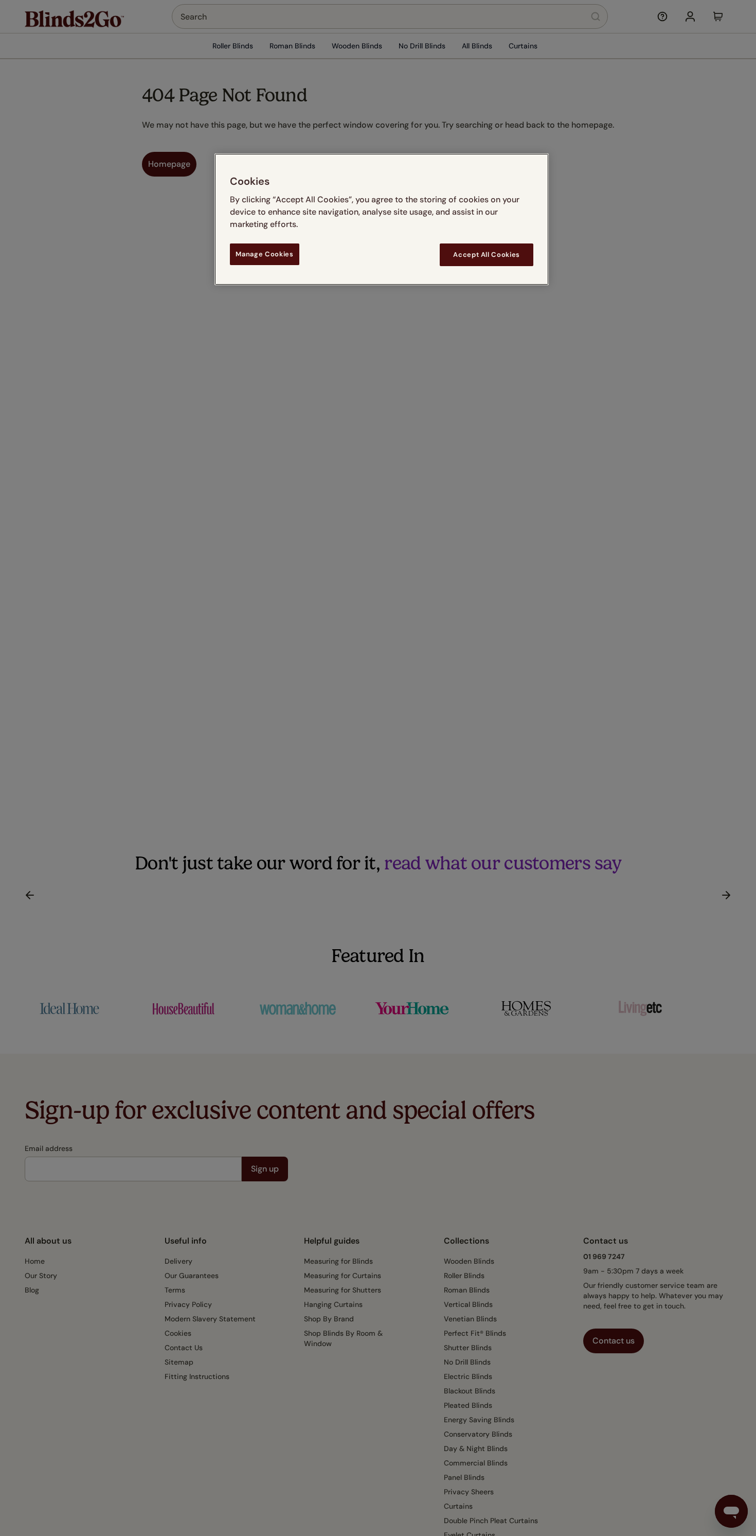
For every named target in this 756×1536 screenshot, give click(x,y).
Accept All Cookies (486, 254)
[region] (381, 219)
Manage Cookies (264, 254)
